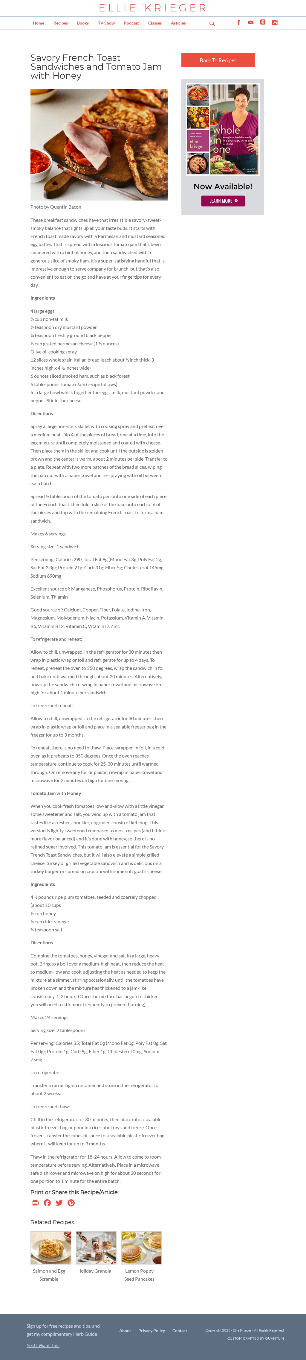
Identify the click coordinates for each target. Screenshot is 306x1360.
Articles (178, 22)
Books (83, 22)
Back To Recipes (218, 60)
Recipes (60, 22)
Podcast (131, 22)
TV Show (106, 22)
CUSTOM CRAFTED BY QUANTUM (255, 1338)
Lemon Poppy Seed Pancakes (139, 1275)
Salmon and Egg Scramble (49, 1275)
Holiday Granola (94, 1271)
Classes (155, 22)
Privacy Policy (151, 1330)
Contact (179, 1330)
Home (38, 22)
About (125, 1330)
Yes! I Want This (43, 1345)
